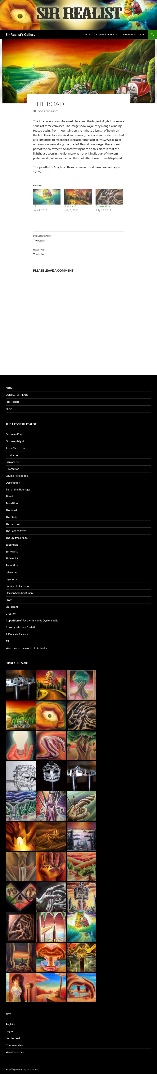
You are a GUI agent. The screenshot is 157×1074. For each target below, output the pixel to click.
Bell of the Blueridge (18, 489)
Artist (88, 34)
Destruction (103, 206)
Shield (9, 496)
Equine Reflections (17, 475)
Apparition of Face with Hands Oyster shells (32, 620)
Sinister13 (70, 206)
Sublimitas (12, 544)
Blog (142, 34)
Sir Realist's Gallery (20, 34)
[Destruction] (109, 197)
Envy (8, 599)
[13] (47, 197)
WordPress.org (15, 1052)
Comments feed (15, 1045)
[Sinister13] (78, 197)
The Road (11, 510)
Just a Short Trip (15, 448)
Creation (11, 613)
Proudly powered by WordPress (22, 1069)
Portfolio (129, 34)
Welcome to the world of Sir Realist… (28, 648)
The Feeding (13, 524)
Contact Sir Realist (107, 34)
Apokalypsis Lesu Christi (20, 627)
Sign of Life (12, 461)
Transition (39, 252)
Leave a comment (47, 111)
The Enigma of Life (17, 537)
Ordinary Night (15, 441)
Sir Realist (12, 551)
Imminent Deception (18, 586)
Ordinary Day (14, 434)
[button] (21, 685)
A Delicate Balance (17, 634)
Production (12, 455)
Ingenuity (11, 579)
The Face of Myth (16, 530)
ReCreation (12, 468)
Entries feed (13, 1038)
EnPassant (12, 606)
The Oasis (42, 238)
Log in (9, 1031)
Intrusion (11, 572)
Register (11, 1024)
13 (34, 206)
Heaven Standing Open (19, 592)
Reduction (12, 565)
